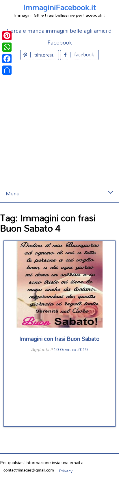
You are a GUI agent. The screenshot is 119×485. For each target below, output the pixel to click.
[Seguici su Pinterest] (40, 58)
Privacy (65, 471)
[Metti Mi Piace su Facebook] (79, 58)
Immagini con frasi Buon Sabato (59, 338)
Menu (12, 193)
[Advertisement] (59, 123)
